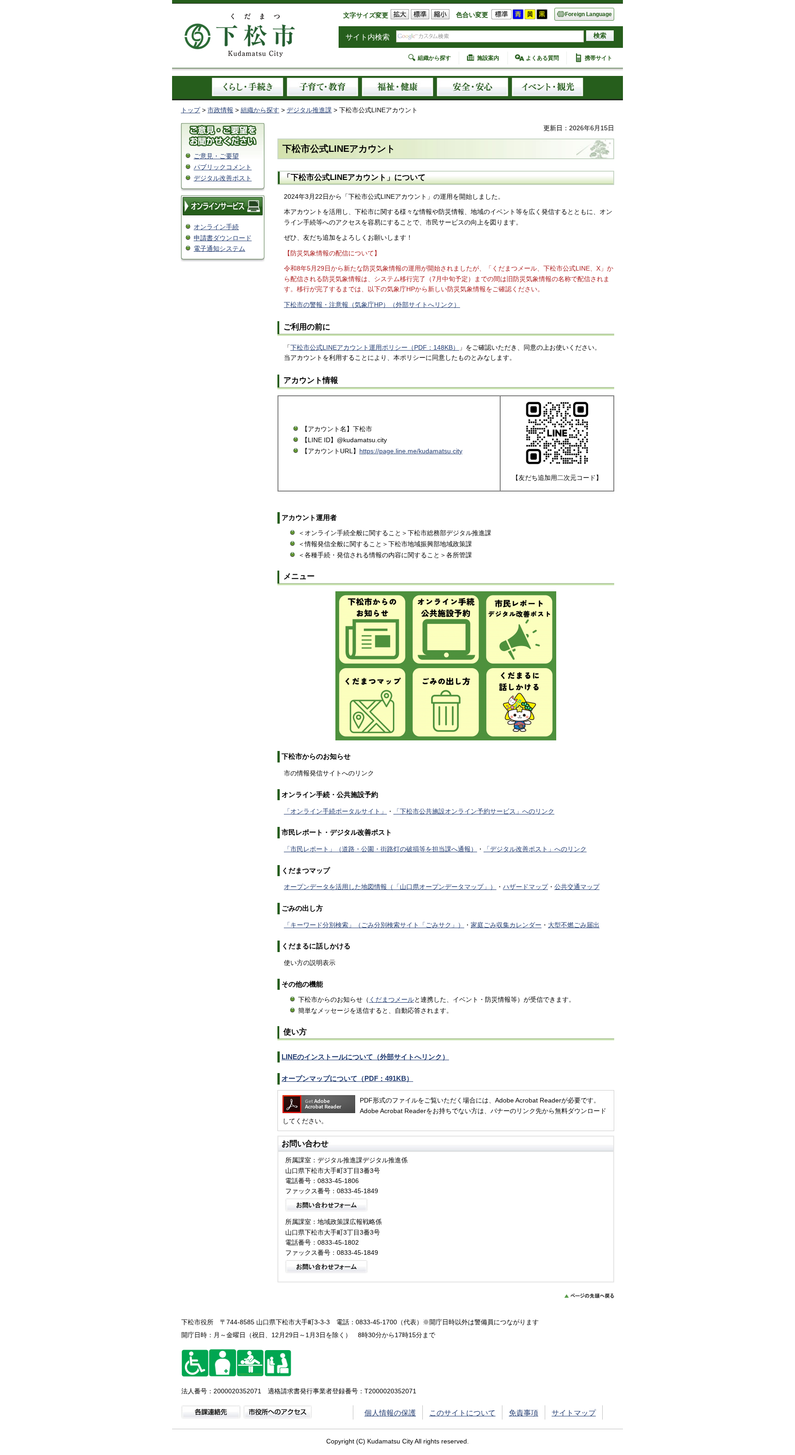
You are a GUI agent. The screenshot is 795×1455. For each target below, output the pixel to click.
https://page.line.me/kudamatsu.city (410, 451)
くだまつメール (391, 999)
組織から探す (434, 58)
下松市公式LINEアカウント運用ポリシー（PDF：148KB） (374, 347)
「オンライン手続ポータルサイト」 (335, 811)
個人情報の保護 (390, 1413)
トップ (190, 110)
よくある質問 (542, 58)
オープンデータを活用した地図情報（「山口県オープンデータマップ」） (390, 886)
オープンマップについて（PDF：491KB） (347, 1078)
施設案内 (488, 58)
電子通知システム (219, 248)
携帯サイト (598, 58)
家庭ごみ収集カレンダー (506, 925)
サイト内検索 (368, 37)
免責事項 (523, 1413)
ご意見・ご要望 (216, 156)
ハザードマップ (525, 886)
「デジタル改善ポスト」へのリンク (535, 849)
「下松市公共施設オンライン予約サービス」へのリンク (473, 811)
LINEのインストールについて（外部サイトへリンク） (365, 1057)
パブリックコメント (223, 167)
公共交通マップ (576, 886)
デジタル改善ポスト (223, 178)
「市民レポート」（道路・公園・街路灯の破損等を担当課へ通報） (380, 849)
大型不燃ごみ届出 (573, 925)
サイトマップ (574, 1413)
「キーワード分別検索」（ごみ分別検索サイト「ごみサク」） (374, 925)
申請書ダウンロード (223, 238)
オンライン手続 (216, 227)
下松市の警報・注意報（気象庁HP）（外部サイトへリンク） (372, 304)
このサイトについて (462, 1413)
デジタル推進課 (309, 110)
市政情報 (220, 110)
